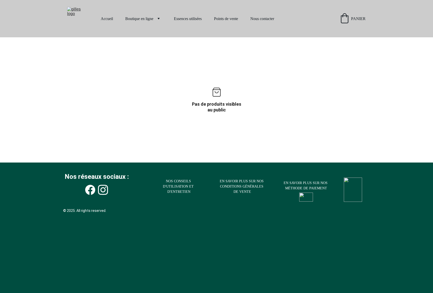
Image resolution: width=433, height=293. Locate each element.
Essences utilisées (188, 19)
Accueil (107, 19)
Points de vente (226, 19)
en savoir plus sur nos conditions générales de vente (242, 186)
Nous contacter (262, 19)
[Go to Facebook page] (90, 190)
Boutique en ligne (139, 19)
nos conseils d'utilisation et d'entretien (179, 186)
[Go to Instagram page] (103, 190)
